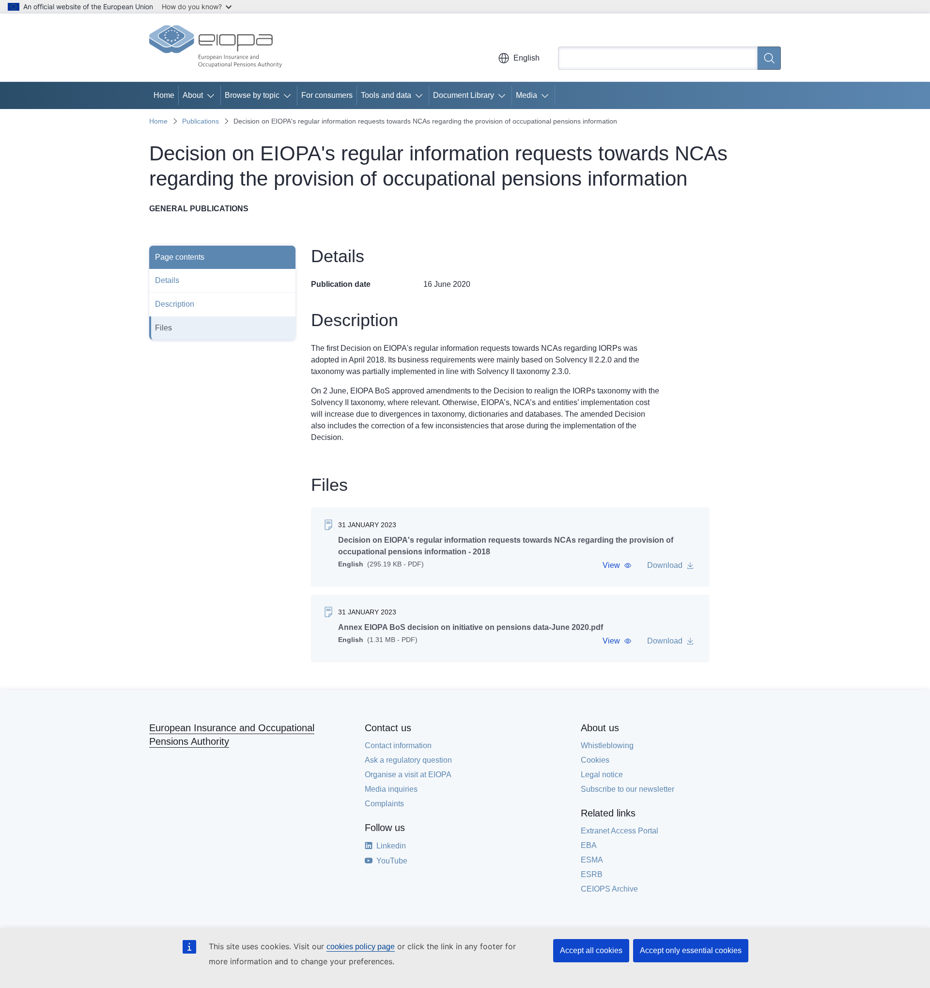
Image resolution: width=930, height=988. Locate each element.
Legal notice (602, 774)
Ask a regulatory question (408, 760)
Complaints (384, 804)
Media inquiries (391, 789)
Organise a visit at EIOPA (408, 774)
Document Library (463, 95)
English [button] (526, 58)
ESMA (592, 860)
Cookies (595, 760)
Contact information (398, 745)
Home (164, 95)
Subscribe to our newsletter (627, 789)
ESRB (592, 874)
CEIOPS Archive (609, 889)
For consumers (327, 95)
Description (174, 304)
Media (526, 95)
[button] (617, 565)
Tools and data (386, 95)
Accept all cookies (591, 950)
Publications (200, 121)
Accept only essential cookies (691, 950)
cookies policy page (360, 946)
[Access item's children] (212, 95)
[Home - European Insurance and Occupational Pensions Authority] (215, 47)
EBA (589, 845)
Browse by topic (252, 95)
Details (167, 280)
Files (163, 328)
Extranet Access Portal (619, 831)
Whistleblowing (607, 745)
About (193, 95)
